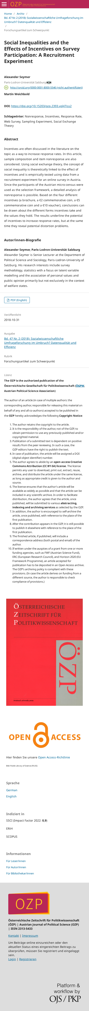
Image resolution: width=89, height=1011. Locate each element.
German (11, 790)
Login (12, 959)
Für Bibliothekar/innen (20, 873)
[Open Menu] (4, 4)
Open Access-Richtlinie (54, 757)
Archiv (20, 13)
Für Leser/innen (16, 861)
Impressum (30, 936)
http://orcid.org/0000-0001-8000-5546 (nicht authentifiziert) (46, 87)
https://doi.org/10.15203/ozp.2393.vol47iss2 (41, 106)
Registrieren (27, 959)
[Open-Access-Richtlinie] (44, 749)
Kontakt (13, 936)
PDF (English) (18, 300)
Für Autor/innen (16, 867)
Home (8, 13)
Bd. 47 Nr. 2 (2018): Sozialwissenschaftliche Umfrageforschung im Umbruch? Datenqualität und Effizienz (43, 20)
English (11, 796)
